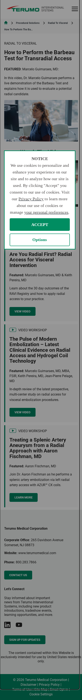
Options (39, 239)
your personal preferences (46, 212)
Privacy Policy (31, 199)
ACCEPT (39, 224)
